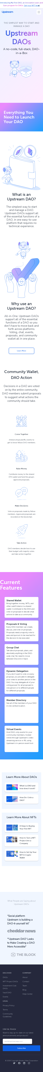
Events (5, 997)
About (24, 977)
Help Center (27, 994)
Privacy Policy (8, 1005)
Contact (25, 981)
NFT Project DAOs (10, 981)
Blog (24, 990)
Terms (5, 1010)
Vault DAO (7, 992)
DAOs (5, 977)
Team (24, 986)
